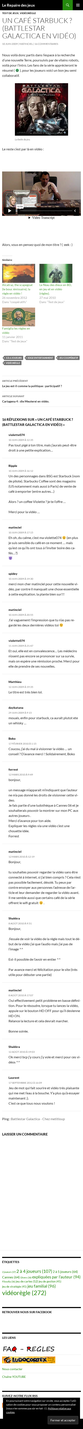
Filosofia (8, 1281)
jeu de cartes (27, 1281)
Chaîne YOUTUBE (14, 1376)
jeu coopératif (68, 357)
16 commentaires (46, 43)
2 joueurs (9, 1272)
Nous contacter (12, 1369)
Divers (25, 1277)
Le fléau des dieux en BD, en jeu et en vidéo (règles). (55, 289)
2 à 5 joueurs (65, 1271)
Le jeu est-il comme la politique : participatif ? (32, 383)
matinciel (26, 43)
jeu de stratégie (14, 1286)
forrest (13, 769)
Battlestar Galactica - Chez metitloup (38, 1119)
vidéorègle (28, 13)
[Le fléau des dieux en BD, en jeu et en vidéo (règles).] (55, 273)
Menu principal (78, 5)
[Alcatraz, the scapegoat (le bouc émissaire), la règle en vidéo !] (18, 273)
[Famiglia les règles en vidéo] (18, 317)
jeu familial (41, 1286)
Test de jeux (10, 13)
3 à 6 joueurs (14, 357)
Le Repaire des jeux (18, 5)
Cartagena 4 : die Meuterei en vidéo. (25, 399)
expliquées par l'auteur (56, 1276)
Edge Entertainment (40, 357)
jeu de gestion (50, 1281)
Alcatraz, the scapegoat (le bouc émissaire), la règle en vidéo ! (17, 289)
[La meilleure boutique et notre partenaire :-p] (28, 1359)
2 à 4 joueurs (34, 1271)
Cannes (11, 1277)
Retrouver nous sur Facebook (27, 1312)
